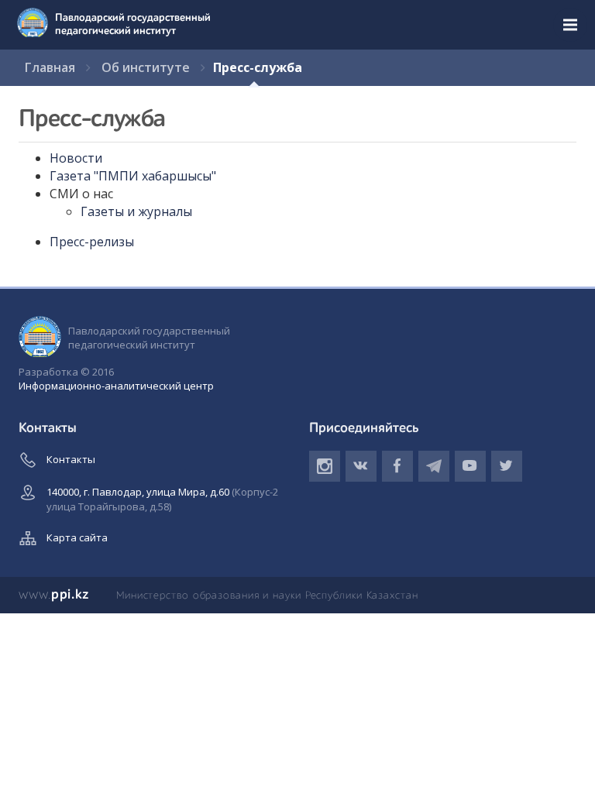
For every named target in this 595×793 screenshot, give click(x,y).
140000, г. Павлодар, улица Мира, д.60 (162, 499)
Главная (50, 67)
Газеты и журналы (136, 211)
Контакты (70, 459)
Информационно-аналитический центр (116, 386)
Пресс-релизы (92, 241)
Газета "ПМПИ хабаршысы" (133, 175)
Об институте (145, 67)
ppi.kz (54, 595)
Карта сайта (77, 537)
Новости (76, 157)
